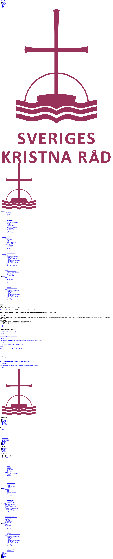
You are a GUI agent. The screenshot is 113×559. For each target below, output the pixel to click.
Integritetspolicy (10, 220)
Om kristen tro (7, 238)
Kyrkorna (6, 247)
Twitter (3, 450)
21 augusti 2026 (3, 338)
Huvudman (9, 236)
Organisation (7, 221)
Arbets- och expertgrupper (12, 227)
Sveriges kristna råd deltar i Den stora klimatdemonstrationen (15, 361)
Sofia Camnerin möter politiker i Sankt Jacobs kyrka (13, 348)
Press (3, 5)
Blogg (8, 284)
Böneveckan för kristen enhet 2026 (13, 258)
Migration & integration (11, 300)
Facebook (4, 449)
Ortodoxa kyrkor (10, 251)
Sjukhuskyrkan (10, 274)
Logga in (4, 7)
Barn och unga (10, 257)
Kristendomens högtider (11, 242)
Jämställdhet (9, 266)
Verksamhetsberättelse (11, 234)
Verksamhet (7, 230)
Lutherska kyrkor (10, 250)
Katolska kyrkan (10, 249)
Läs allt (8, 278)
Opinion (3, 276)
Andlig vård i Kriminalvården (12, 256)
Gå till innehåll (2, 0)
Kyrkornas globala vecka (11, 546)
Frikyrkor (9, 248)
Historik (8, 214)
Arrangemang (4, 3)
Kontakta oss (4, 448)
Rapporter (9, 283)
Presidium (9, 224)
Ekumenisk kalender (11, 232)
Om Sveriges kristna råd (11, 465)
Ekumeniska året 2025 (11, 261)
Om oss (3, 211)
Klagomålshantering (6, 424)
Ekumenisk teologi (10, 295)
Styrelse (8, 223)
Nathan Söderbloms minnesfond (13, 272)
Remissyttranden (10, 282)
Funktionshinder (10, 264)
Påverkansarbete (10, 279)
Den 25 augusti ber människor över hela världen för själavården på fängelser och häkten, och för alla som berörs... (21, 340)
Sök (19, 307)
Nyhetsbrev (9, 287)
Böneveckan (9, 292)
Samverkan (9, 215)
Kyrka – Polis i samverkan (12, 268)
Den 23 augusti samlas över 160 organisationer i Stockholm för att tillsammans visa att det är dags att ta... (19, 365)
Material (3, 4)
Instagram (4, 451)
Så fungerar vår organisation (12, 222)
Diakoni (8, 259)
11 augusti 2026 (3, 363)
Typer (6, 526)
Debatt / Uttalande (10, 280)
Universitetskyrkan (10, 275)
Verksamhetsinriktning (11, 231)
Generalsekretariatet (10, 225)
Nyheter (8, 281)
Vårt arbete (4, 254)
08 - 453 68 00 (5, 457)
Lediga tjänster (10, 228)
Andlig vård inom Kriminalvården (13, 290)
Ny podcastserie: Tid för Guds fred (13, 534)
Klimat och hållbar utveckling (12, 267)
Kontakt (3, 2)
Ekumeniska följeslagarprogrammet (13, 260)
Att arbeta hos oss (10, 229)
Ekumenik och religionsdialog (12, 265)
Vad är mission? (10, 246)
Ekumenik (9, 216)
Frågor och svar (10, 243)
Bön (8, 241)
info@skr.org (4, 458)
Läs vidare (2, 342)
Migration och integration (11, 271)
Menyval (6, 255)
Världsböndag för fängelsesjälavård (8, 336)
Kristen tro (4, 237)
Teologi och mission (8, 244)
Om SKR (9, 213)
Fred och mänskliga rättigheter (12, 262)
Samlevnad (9, 273)
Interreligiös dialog (10, 298)
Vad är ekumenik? (10, 245)
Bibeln (8, 240)
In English (4, 6)
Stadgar (8, 233)
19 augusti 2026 (3, 350)
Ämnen (6, 289)
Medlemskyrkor (10, 217)
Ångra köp (4, 425)
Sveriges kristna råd (8, 212)
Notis (7, 309)
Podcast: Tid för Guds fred (12, 288)
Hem (1, 309)
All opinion (4, 437)
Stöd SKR (9, 219)
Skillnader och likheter (11, 253)
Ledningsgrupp (10, 226)
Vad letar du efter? (3, 307)
